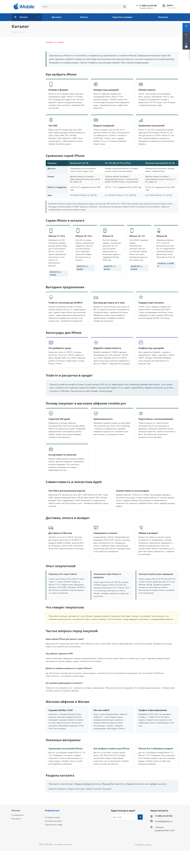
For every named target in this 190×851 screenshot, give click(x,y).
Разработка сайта (143, 844)
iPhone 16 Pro (108, 784)
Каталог (16, 810)
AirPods (153, 784)
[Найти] (124, 6)
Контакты (16, 818)
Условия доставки (53, 821)
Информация (52, 810)
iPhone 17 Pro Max (82, 784)
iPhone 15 (131, 784)
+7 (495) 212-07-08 (148, 5)
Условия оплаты (52, 817)
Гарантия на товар (53, 824)
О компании (17, 815)
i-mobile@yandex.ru (164, 821)
